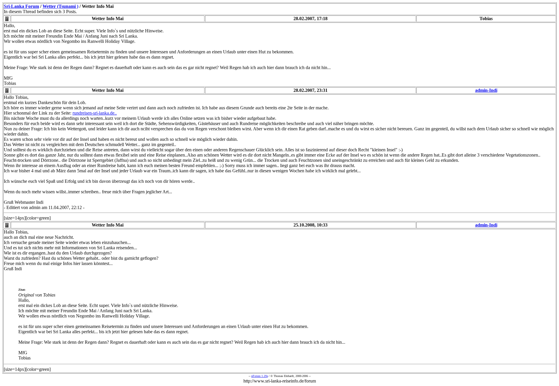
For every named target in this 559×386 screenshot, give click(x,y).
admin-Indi (486, 90)
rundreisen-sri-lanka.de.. (94, 112)
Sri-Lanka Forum (21, 6)
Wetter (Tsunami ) (60, 6)
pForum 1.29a (259, 376)
